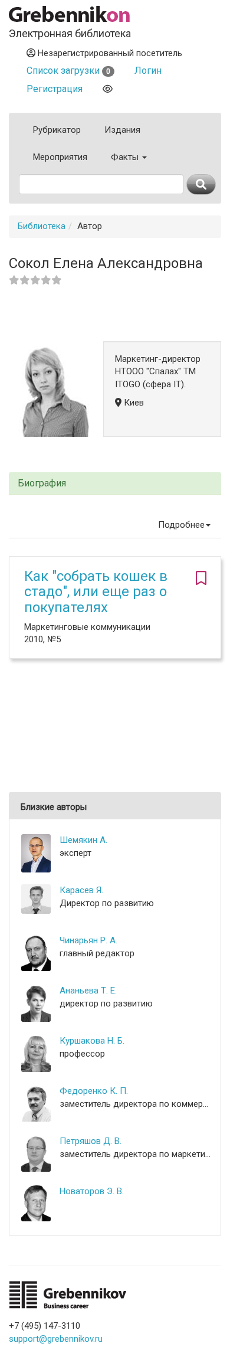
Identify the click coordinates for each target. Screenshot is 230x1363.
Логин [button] (148, 70)
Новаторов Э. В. (92, 1191)
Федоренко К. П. (94, 1091)
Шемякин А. (83, 840)
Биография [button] (42, 483)
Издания (122, 130)
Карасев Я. (81, 890)
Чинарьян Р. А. (88, 940)
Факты (126, 157)
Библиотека (41, 226)
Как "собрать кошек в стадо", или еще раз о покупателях (95, 592)
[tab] (115, 483)
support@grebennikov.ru (56, 1338)
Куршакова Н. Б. (92, 1040)
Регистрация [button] (55, 88)
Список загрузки (68, 70)
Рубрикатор (57, 130)
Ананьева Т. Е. (88, 990)
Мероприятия (60, 157)
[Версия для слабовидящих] (108, 88)
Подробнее (181, 524)
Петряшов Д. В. (90, 1141)
